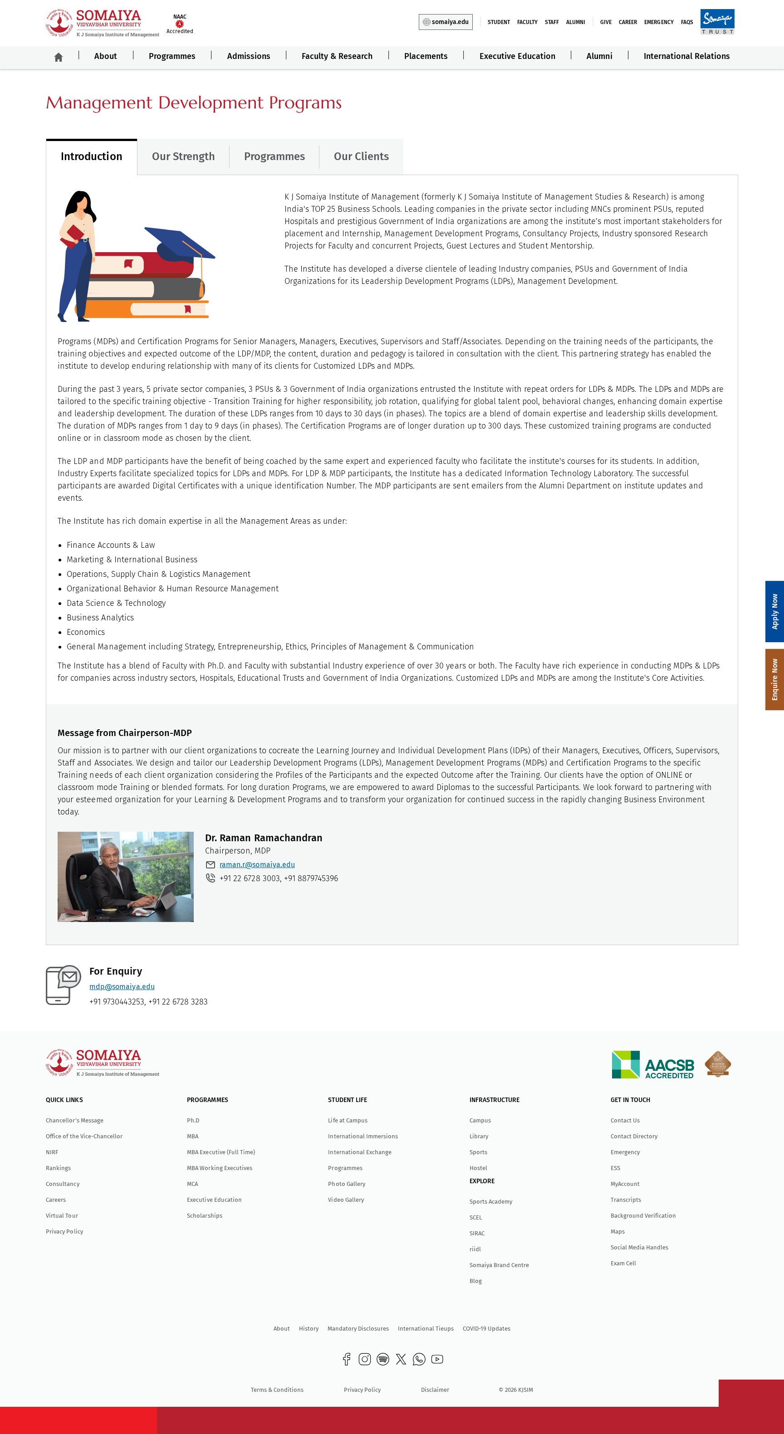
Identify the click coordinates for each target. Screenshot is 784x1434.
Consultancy (62, 1183)
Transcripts (626, 1199)
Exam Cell (623, 1263)
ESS (615, 1168)
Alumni (575, 22)
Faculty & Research (337, 56)
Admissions (248, 56)
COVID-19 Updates (486, 1328)
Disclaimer (435, 1389)
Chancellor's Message (74, 1120)
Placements (426, 56)
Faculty (527, 22)
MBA (192, 1136)
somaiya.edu (450, 22)
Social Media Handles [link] (639, 1247)
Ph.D (193, 1120)
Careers (56, 1199)
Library (479, 1136)
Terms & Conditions (277, 1389)
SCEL (476, 1217)
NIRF (52, 1152)
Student (499, 22)
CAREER (628, 22)
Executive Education (517, 56)
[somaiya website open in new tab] (718, 21)
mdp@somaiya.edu (121, 986)
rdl (475, 1249)
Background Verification (643, 1215)
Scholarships (204, 1215)
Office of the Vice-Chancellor (84, 1136)
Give (606, 22)
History (308, 1328)
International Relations (687, 56)
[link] (347, 1359)
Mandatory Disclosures (358, 1328)
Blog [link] (476, 1281)
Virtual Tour (62, 1215)
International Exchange (359, 1152)
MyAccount (625, 1183)
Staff (552, 22)
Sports (478, 1152)
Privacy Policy (64, 1231)
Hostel (478, 1168)
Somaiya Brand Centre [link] (499, 1265)
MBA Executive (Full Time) (221, 1152)
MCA (192, 1183)
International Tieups (426, 1328)
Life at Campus (347, 1120)
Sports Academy (491, 1201)
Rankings (58, 1168)
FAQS (687, 22)
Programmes (172, 56)
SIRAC (477, 1233)
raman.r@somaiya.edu (257, 864)
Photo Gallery (346, 1183)
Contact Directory (634, 1136)
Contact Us (625, 1120)
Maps (618, 1231)
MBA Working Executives (219, 1168)
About (105, 56)
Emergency (658, 22)
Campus (480, 1120)
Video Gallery (345, 1199)
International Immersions (362, 1136)
